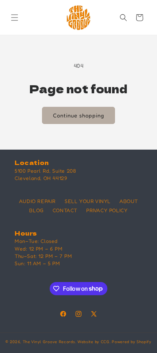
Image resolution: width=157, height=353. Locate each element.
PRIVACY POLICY (106, 210)
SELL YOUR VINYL (88, 201)
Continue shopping (78, 115)
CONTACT (65, 210)
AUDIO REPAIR (37, 201)
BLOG (36, 210)
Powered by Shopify (132, 341)
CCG (105, 341)
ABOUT (128, 201)
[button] (15, 18)
